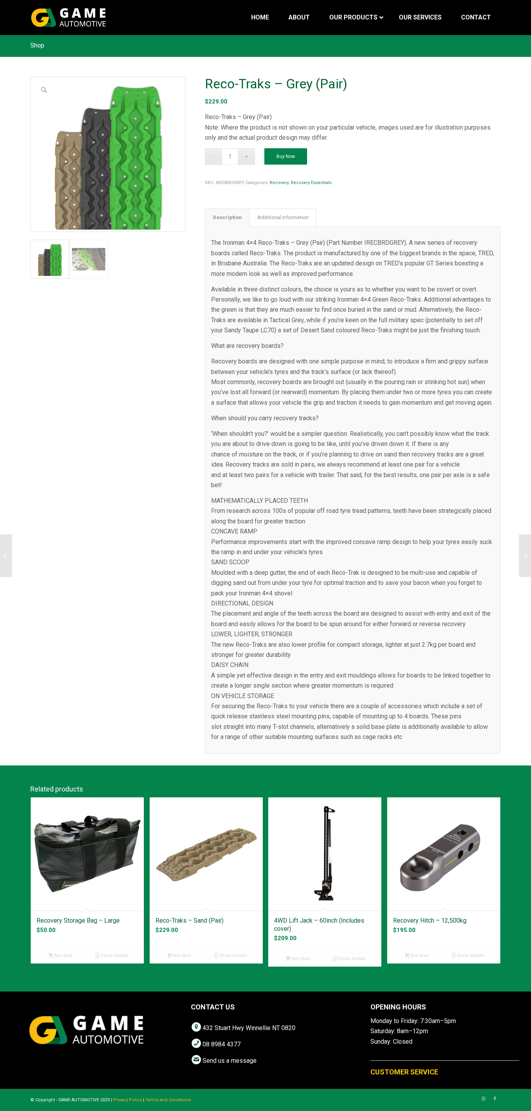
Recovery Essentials (311, 182)
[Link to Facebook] (495, 1099)
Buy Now (285, 156)
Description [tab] (227, 217)
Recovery (279, 182)
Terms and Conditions (168, 1099)
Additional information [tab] (283, 217)
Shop (37, 45)
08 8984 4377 (222, 1044)
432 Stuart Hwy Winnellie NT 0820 (249, 1028)
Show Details (114, 955)
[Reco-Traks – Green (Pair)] (6, 555)
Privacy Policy (127, 1099)
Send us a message (230, 1060)
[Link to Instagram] (483, 1099)
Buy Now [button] (63, 955)
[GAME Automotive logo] (68, 17)
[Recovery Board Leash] (525, 555)
